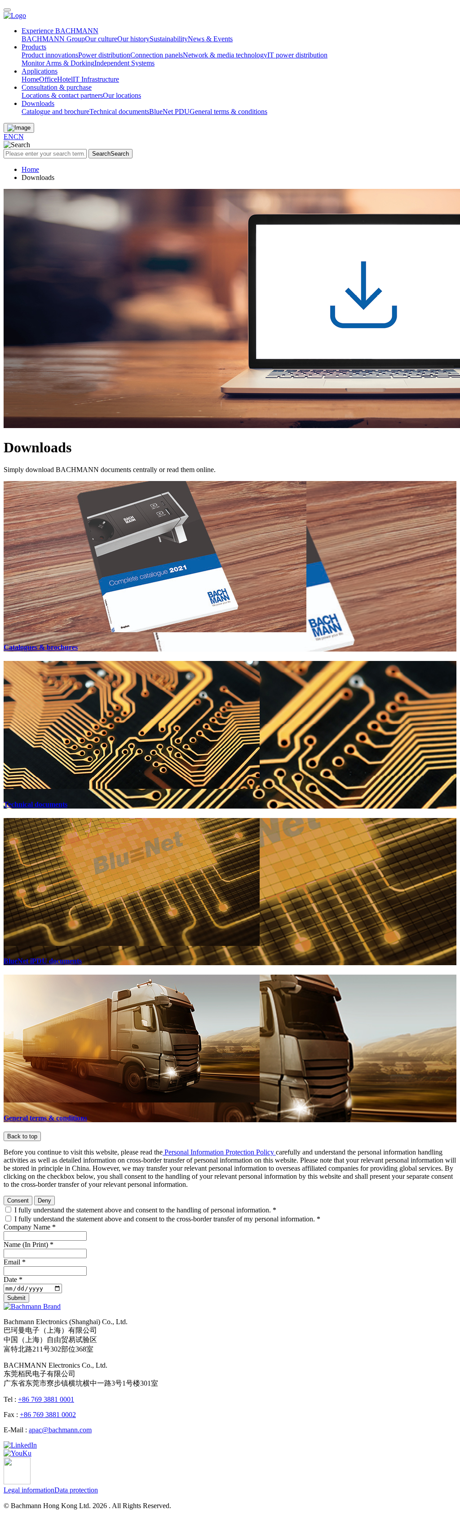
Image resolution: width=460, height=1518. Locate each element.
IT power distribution (297, 55)
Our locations (122, 95)
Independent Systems (124, 63)
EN (8, 136)
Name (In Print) (28, 1244)
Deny (44, 1200)
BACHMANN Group (53, 39)
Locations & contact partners (62, 95)
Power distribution (104, 55)
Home (30, 79)
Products (34, 47)
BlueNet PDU (169, 111)
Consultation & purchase (57, 87)
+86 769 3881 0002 (48, 1414)
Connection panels (156, 55)
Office (48, 79)
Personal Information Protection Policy (219, 1152)
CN (18, 136)
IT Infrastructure (96, 79)
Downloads (38, 103)
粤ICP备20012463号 (203, 1505)
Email (15, 1262)
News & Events (210, 39)
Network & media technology (225, 55)
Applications (40, 71)
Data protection (76, 1490)
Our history (133, 39)
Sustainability (169, 39)
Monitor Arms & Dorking (58, 63)
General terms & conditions (228, 111)
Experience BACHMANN (60, 31)
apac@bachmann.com (60, 1430)
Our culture (101, 39)
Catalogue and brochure (55, 111)
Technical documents (119, 111)
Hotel (65, 79)
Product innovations (50, 55)
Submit (16, 1298)
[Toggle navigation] (7, 10)
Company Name (30, 1227)
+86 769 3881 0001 (46, 1399)
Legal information (29, 1490)
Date (13, 1279)
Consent (18, 1200)
